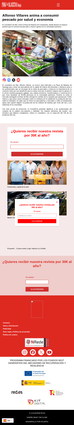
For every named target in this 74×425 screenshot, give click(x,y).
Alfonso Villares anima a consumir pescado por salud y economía (30, 17)
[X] (13, 80)
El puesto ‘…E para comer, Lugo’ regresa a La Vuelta (26, 248)
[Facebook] (9, 80)
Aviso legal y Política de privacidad (16, 332)
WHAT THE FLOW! (40, 417)
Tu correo (37, 211)
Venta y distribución (10, 326)
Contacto (6, 323)
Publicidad (7, 329)
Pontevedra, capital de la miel (18, 187)
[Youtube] (18, 80)
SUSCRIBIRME (37, 221)
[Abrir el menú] (58, 5)
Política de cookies (10, 335)
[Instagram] (4, 80)
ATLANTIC (44, 422)
